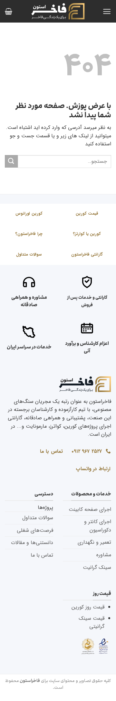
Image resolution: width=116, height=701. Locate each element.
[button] (106, 11)
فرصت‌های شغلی (35, 530)
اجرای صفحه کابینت (90, 509)
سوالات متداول (37, 518)
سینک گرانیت (97, 567)
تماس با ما (42, 555)
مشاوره (103, 555)
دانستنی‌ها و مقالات (32, 543)
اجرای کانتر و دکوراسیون (97, 526)
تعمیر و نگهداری (94, 542)
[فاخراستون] (58, 11)
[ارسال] (11, 161)
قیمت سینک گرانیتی (91, 622)
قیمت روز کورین (88, 607)
